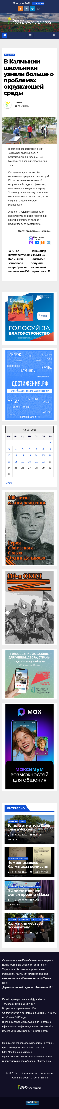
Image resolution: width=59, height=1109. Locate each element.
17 (9, 461)
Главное (12, 919)
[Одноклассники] (42, 243)
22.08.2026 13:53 (18, 835)
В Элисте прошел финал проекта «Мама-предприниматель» (29, 894)
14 (36, 455)
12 (22, 455)
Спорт (22, 821)
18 (16, 461)
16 (50, 455)
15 (43, 455)
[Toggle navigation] (30, 35)
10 (9, 455)
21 (36, 461)
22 (43, 461)
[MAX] (31, 243)
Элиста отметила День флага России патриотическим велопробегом (29, 831)
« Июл (8, 483)
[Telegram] (48, 243)
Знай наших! (23, 919)
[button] (54, 35)
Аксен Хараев (41, 872)
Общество (9, 55)
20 (29, 461)
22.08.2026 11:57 (18, 872)
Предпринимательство (30, 887)
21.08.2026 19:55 (18, 933)
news (19, 102)
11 (16, 455)
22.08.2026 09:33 (18, 900)
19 (22, 461)
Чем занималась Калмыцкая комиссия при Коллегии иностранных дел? (28, 868)
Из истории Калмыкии (18, 859)
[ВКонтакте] (37, 243)
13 (29, 455)
